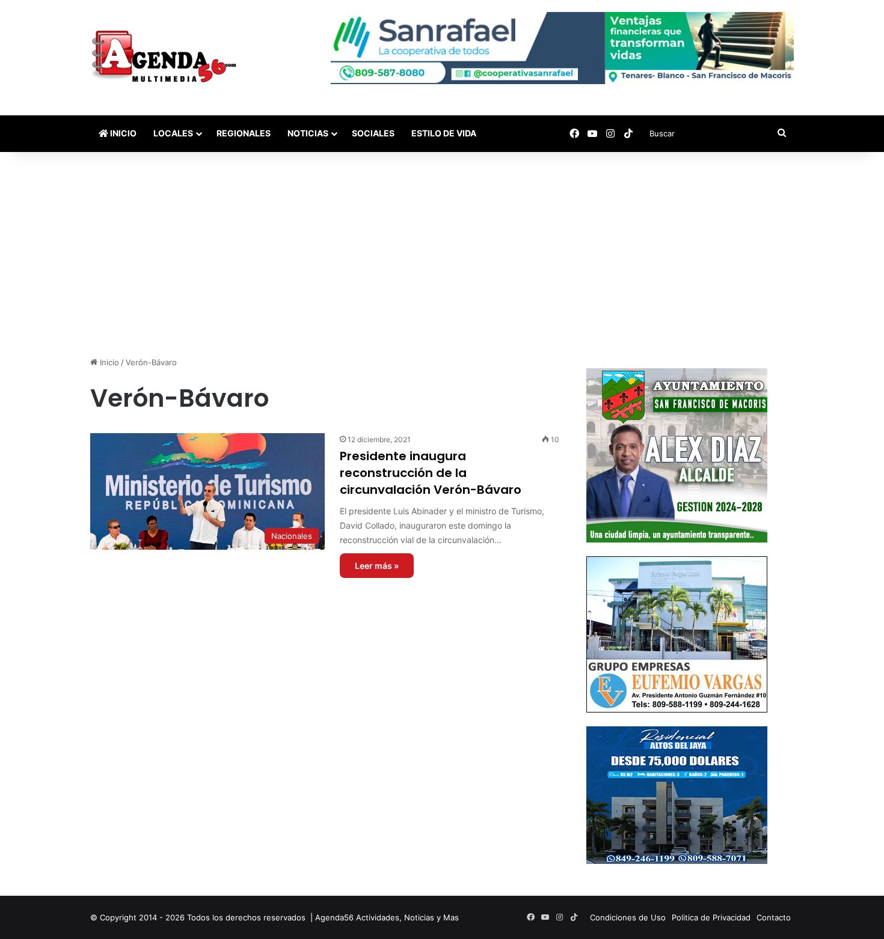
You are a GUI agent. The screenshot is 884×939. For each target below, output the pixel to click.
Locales (173, 133)
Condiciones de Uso (628, 917)
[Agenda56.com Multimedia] (166, 57)
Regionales (243, 133)
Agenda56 (334, 917)
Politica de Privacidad (711, 917)
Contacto (774, 917)
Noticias (307, 133)
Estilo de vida (443, 133)
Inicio (122, 133)
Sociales (373, 133)
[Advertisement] (442, 254)
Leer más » (377, 566)
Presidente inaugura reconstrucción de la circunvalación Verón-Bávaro (430, 473)
